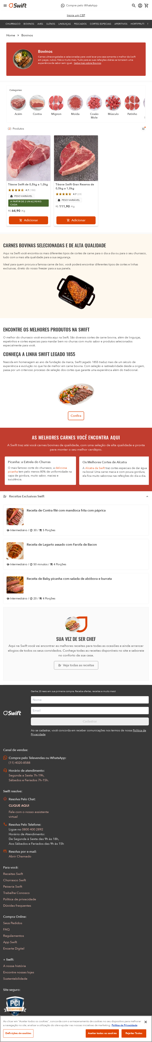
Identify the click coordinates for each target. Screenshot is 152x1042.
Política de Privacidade (124, 1025)
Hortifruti (137, 23)
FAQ (6, 929)
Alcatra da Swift (95, 468)
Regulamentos (13, 936)
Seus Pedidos (12, 923)
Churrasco (13, 23)
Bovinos (29, 23)
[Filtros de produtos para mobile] (143, 128)
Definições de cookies (18, 1033)
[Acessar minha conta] (140, 5)
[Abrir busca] (133, 5)
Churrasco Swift (14, 880)
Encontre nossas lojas (18, 972)
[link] (76, 15)
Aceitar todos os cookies (102, 1033)
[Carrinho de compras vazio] (146, 5)
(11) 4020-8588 (19, 763)
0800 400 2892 (32, 829)
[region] (76, 1029)
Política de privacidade (19, 899)
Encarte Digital (13, 948)
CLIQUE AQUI (19, 805)
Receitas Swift (13, 874)
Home (10, 35)
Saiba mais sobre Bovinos (87, 63)
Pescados (80, 23)
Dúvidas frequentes (17, 905)
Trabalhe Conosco (16, 893)
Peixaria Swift (12, 886)
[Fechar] (145, 1022)
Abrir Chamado (20, 856)
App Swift (10, 942)
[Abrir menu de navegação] (5, 6)
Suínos (50, 23)
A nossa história (14, 966)
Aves (40, 23)
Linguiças (64, 23)
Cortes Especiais (100, 23)
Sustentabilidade (15, 979)
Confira (76, 416)
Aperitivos (120, 23)
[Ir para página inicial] (18, 5)
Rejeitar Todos (133, 1033)
